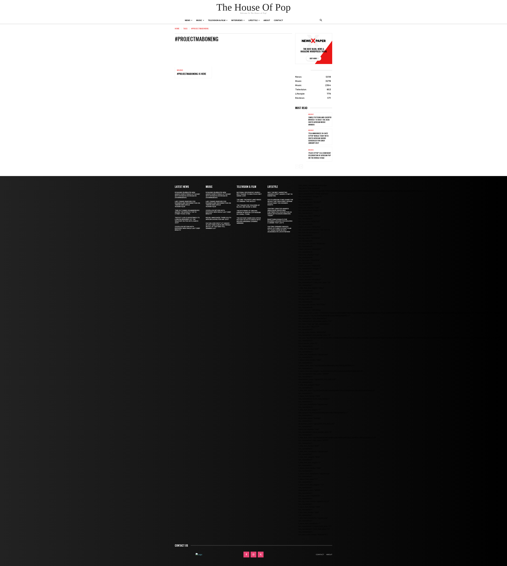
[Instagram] (253, 554)
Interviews (237, 20)
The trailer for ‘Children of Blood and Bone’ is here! (248, 206)
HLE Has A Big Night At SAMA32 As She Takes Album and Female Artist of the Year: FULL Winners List (218, 225)
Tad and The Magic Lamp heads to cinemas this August (249, 200)
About (267, 20)
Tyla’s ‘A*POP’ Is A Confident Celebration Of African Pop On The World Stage (319, 155)
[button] (321, 20)
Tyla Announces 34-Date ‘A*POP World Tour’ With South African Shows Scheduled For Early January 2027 (318, 138)
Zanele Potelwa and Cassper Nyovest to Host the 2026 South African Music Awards (319, 121)
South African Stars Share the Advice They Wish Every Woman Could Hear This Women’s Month (280, 202)
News (187, 20)
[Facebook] (246, 554)
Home (177, 28)
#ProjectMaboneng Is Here (191, 73)
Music (199, 20)
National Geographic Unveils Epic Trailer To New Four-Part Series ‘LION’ (249, 194)
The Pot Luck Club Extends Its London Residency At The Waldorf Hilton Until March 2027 (187, 220)
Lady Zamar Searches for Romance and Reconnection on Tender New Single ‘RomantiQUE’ (187, 204)
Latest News (182, 187)
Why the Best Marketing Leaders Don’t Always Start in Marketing (279, 194)
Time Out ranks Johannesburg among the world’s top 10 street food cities (187, 212)
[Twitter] (261, 554)
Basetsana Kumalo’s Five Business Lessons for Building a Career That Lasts (279, 221)
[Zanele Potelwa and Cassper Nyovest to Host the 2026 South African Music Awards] (300, 119)
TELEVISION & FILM (246, 187)
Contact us (181, 545)
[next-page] (301, 166)
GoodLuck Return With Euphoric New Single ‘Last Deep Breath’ (187, 228)
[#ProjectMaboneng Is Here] (193, 56)
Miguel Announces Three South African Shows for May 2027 (218, 218)
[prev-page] (297, 166)
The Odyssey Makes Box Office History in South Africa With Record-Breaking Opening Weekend (249, 220)
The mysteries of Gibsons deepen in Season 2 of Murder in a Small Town (249, 212)
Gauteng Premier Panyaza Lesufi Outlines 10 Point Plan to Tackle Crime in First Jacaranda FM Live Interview (279, 229)
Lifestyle (253, 20)
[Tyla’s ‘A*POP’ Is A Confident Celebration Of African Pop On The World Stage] (300, 154)
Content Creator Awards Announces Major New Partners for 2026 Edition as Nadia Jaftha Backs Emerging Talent (279, 212)
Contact (278, 20)
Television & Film (216, 20)
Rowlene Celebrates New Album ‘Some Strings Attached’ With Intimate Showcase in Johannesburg (187, 195)
